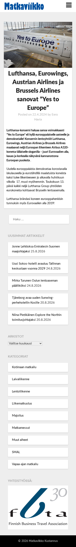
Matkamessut (21, 427)
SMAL (16, 452)
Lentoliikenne (21, 391)
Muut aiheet (20, 439)
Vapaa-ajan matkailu (25, 464)
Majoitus (18, 415)
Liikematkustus (22, 403)
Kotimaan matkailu (24, 367)
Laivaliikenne (20, 379)
